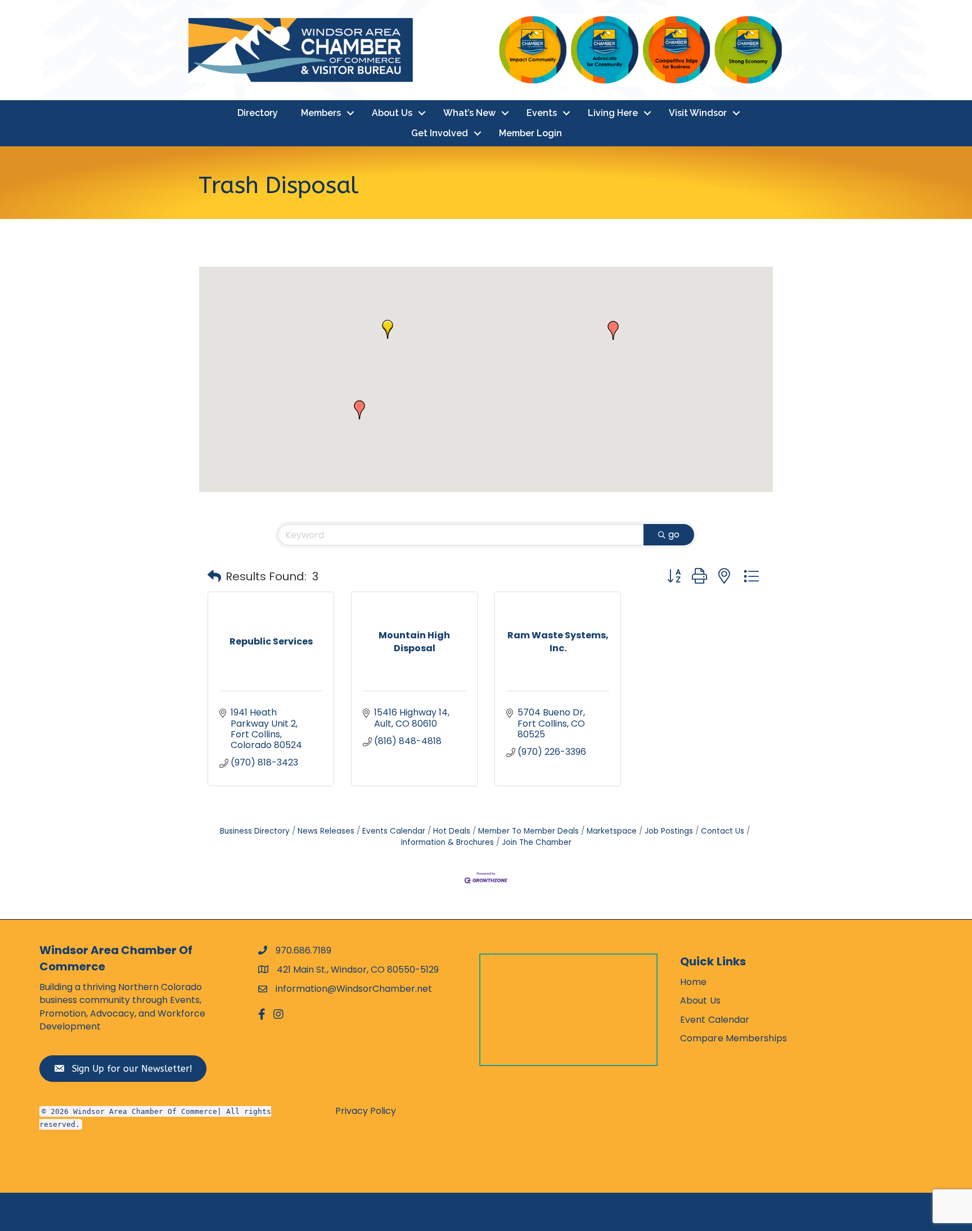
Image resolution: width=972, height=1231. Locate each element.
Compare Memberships (733, 1038)
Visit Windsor (698, 113)
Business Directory (255, 831)
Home (693, 981)
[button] (387, 329)
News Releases (326, 831)
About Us (392, 113)
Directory (257, 113)
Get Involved (439, 133)
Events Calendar (393, 831)
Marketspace (612, 831)
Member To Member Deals (528, 831)
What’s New (469, 113)
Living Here (613, 113)
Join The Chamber (537, 842)
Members (321, 113)
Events (541, 113)
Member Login (530, 133)
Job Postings (669, 831)
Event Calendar (714, 1019)
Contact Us (722, 831)
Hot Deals (451, 831)
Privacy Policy (365, 1110)
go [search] (674, 534)
